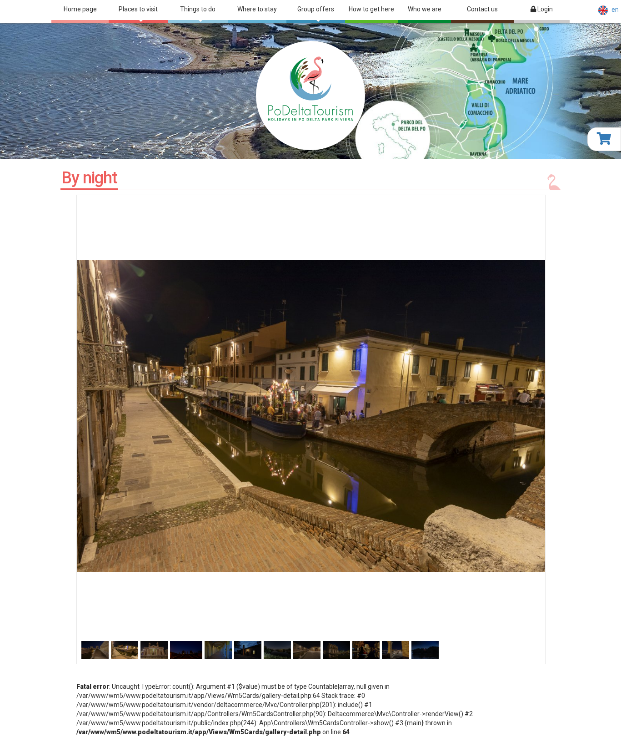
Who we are (424, 9)
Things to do (197, 9)
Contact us (482, 9)
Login (544, 9)
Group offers (315, 9)
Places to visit (138, 9)
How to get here (371, 9)
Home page (80, 9)
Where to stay (257, 9)
